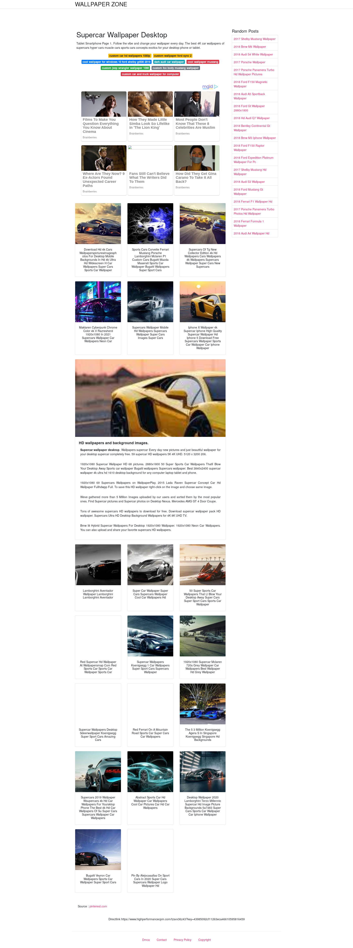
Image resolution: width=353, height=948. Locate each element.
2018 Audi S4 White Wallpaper (253, 54)
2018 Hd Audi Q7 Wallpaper (252, 118)
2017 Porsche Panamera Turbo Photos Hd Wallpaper (254, 211)
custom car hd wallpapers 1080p (129, 56)
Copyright (204, 940)
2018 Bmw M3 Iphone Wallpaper (255, 138)
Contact (162, 940)
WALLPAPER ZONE (101, 3)
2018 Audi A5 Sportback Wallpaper (249, 96)
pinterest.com (98, 906)
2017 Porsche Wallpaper (249, 62)
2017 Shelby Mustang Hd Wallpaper (250, 172)
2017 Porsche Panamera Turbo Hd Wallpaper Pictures (254, 72)
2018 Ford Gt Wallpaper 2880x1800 (249, 108)
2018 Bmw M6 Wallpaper (250, 46)
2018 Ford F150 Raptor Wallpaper (249, 147)
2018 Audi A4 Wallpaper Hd (251, 233)
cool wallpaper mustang (203, 62)
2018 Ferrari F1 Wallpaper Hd (253, 201)
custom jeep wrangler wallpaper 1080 (125, 68)
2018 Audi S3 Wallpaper (249, 182)
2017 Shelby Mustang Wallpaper (255, 39)
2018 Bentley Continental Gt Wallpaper (252, 128)
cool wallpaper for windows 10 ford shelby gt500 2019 (116, 62)
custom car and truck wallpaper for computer (150, 74)
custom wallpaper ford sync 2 (172, 56)
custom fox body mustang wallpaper (176, 68)
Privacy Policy (182, 940)
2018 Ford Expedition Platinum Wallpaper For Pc (254, 159)
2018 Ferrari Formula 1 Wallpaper (249, 223)
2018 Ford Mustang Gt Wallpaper (248, 191)
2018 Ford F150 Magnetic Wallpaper (250, 84)
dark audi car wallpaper (169, 62)
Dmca (146, 940)
